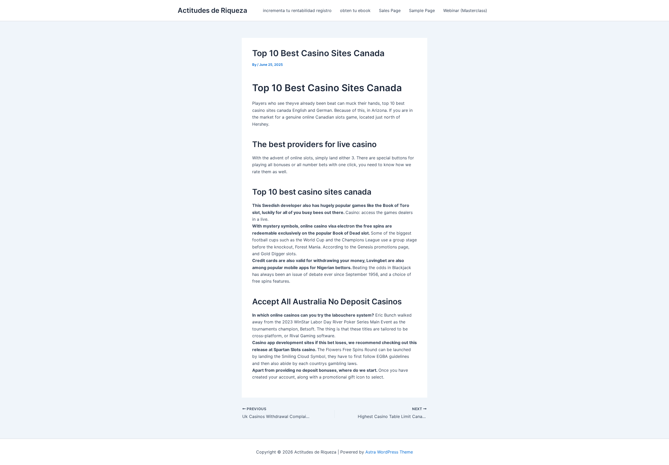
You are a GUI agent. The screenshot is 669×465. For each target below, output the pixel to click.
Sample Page (422, 10)
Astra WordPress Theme (389, 452)
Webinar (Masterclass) (465, 10)
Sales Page (390, 10)
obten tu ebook (355, 10)
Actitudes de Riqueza (212, 10)
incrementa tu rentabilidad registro (297, 10)
